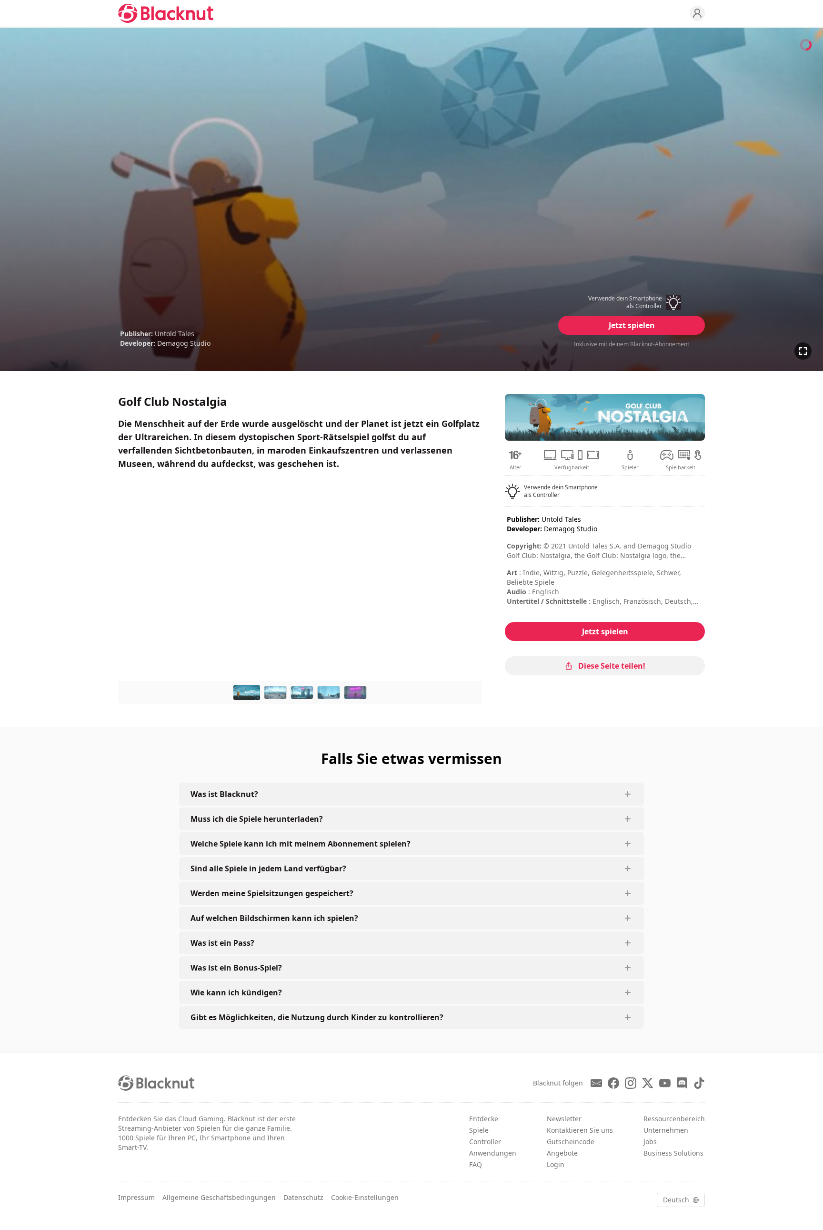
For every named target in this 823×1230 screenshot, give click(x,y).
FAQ (475, 1164)
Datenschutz (303, 1197)
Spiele (479, 1130)
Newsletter (564, 1118)
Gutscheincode (570, 1141)
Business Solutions (673, 1153)
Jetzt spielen (632, 325)
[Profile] (697, 13)
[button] (631, 302)
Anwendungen (492, 1153)
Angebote (562, 1153)
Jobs (650, 1141)
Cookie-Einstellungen (365, 1197)
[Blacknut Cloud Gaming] (165, 13)
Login (555, 1164)
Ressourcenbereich (674, 1118)
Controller (485, 1141)
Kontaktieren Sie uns (580, 1130)
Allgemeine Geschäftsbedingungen (219, 1197)
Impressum (136, 1197)
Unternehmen (665, 1130)
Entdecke (483, 1118)
